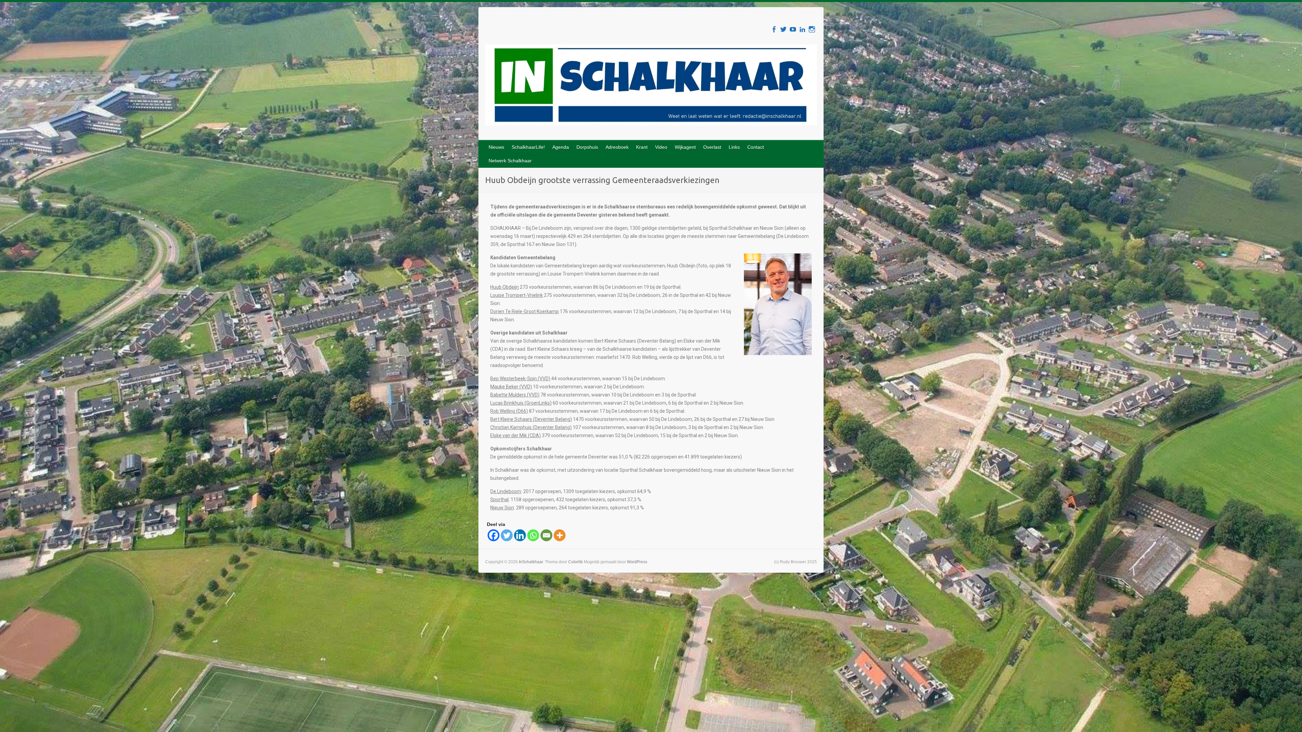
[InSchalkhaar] (651, 86)
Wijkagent (685, 147)
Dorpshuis (587, 147)
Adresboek (617, 147)
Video (661, 147)
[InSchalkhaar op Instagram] (811, 29)
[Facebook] (493, 535)
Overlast (712, 147)
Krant (642, 147)
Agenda (560, 147)
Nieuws (496, 147)
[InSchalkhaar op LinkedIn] (802, 29)
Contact (755, 147)
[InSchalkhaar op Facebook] (773, 29)
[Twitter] (507, 535)
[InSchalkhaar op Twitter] (783, 29)
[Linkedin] (520, 535)
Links (734, 147)
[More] (560, 535)
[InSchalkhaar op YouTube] (792, 29)
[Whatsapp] (533, 535)
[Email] (546, 535)
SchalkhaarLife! (528, 147)
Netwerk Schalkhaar (510, 160)
